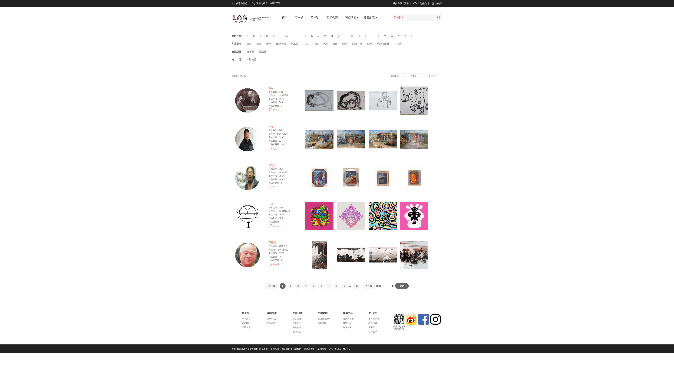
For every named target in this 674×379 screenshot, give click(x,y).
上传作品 (271, 318)
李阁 (271, 126)
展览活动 (350, 17)
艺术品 (299, 17)
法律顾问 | (298, 349)
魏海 (271, 88)
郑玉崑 (272, 242)
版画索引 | (323, 349)
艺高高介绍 (373, 318)
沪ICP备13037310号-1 (340, 349)
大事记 (371, 327)
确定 (401, 285)
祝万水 (272, 165)
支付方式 (297, 332)
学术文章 (246, 318)
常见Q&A (271, 323)
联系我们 (372, 323)
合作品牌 (322, 323)
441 (356, 285)
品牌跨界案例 (324, 318)
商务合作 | (287, 349)
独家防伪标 (241, 3)
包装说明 (297, 323)
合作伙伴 (372, 332)
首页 (285, 17)
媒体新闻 (347, 327)
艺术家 (315, 17)
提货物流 (297, 327)
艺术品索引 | (310, 349)
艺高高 (235, 76)
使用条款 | (275, 349)
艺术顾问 (246, 323)
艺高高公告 (348, 318)
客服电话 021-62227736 (268, 3)
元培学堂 (246, 327)
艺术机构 (332, 17)
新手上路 (297, 318)
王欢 (271, 204)
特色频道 (369, 17)
